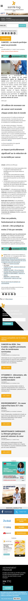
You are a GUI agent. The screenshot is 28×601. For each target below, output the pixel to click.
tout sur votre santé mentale (21, 520)
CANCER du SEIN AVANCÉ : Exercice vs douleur (14, 274)
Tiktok (11, 33)
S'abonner (8, 323)
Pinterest (9, 33)
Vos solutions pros (21, 533)
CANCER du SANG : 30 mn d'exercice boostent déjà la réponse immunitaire (14, 271)
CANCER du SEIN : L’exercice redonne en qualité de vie (14, 267)
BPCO (9, 140)
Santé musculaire (14, 263)
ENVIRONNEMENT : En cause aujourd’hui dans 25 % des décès (13, 405)
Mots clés (3, 25)
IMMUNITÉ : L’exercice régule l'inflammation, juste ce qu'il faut (12, 277)
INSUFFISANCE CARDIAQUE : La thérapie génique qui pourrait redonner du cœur (13, 433)
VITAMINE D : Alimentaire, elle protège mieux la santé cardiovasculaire (14, 377)
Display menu (2, 5)
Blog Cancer (9, 299)
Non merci (17, 598)
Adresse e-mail (6, 317)
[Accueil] (14, 3)
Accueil (3, 18)
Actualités (8, 18)
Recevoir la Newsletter (14, 508)
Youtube (15, 294)
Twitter (6, 33)
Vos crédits (21, 527)
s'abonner (8, 588)
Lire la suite (6, 367)
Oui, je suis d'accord (6, 598)
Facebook (3, 33)
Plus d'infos (15, 595)
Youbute (14, 33)
